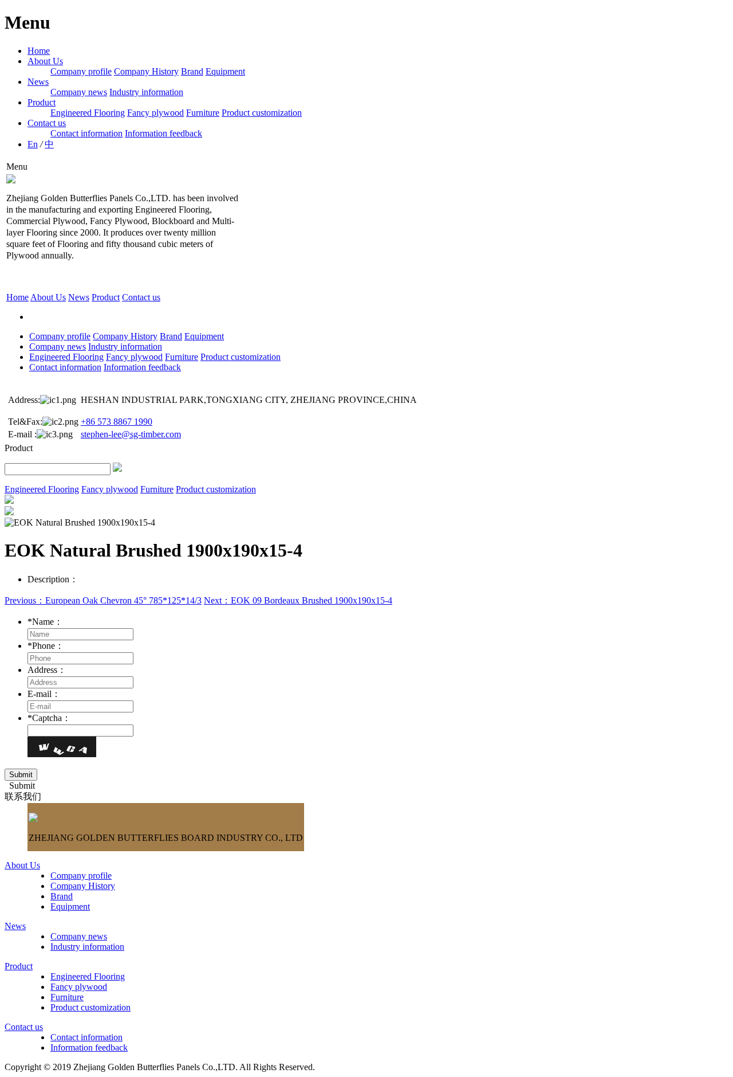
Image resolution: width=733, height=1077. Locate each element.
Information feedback (163, 133)
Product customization (262, 113)
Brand (192, 71)
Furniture (202, 113)
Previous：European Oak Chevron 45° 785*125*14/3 (103, 600)
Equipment (225, 71)
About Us (45, 61)
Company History (146, 71)
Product (41, 102)
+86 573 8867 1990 (116, 421)
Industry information (146, 92)
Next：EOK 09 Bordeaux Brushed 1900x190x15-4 (298, 600)
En (32, 144)
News (38, 82)
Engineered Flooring (87, 113)
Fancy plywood (155, 113)
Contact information (86, 133)
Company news (78, 92)
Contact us (46, 123)
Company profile (81, 71)
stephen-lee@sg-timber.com (131, 434)
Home (38, 51)
